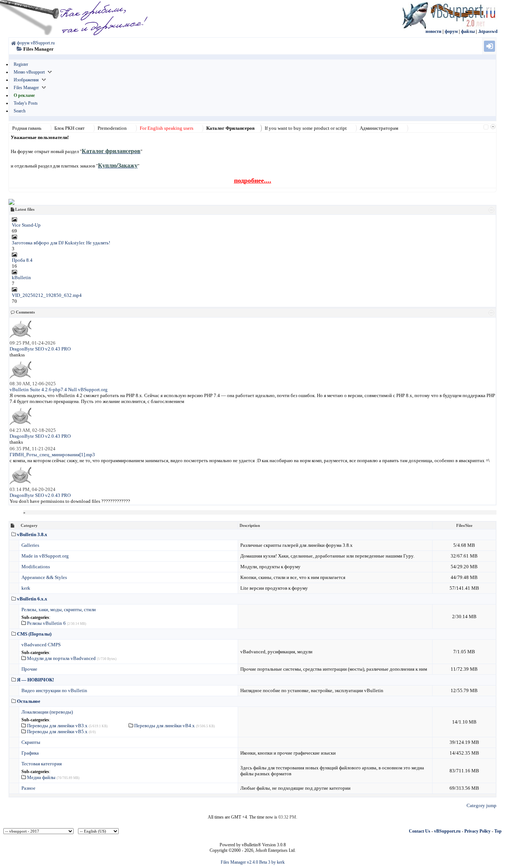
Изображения (26, 79)
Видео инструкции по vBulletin (54, 690)
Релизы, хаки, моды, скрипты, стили (58, 609)
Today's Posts (26, 103)
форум (451, 31)
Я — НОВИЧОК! (35, 680)
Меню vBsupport (29, 72)
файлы (468, 31)
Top (498, 831)
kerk (25, 588)
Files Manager (26, 87)
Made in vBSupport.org (45, 556)
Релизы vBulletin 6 (46, 623)
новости (433, 31)
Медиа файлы (41, 777)
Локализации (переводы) (47, 712)
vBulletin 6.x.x (32, 599)
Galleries (30, 545)
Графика (30, 753)
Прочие (29, 669)
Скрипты (30, 742)
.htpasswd (488, 31)
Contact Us (419, 831)
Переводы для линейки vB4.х (164, 725)
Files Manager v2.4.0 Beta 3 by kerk (253, 862)
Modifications (35, 566)
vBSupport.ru (447, 831)
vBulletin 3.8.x (32, 534)
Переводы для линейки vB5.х (57, 731)
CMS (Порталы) (34, 634)
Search (20, 111)
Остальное (28, 701)
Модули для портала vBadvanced (61, 658)
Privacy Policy (477, 831)
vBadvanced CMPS (41, 644)
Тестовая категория (41, 763)
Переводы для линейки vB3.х (57, 725)
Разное (28, 788)
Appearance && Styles (44, 577)
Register (21, 64)
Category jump (481, 805)
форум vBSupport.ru (36, 42)
